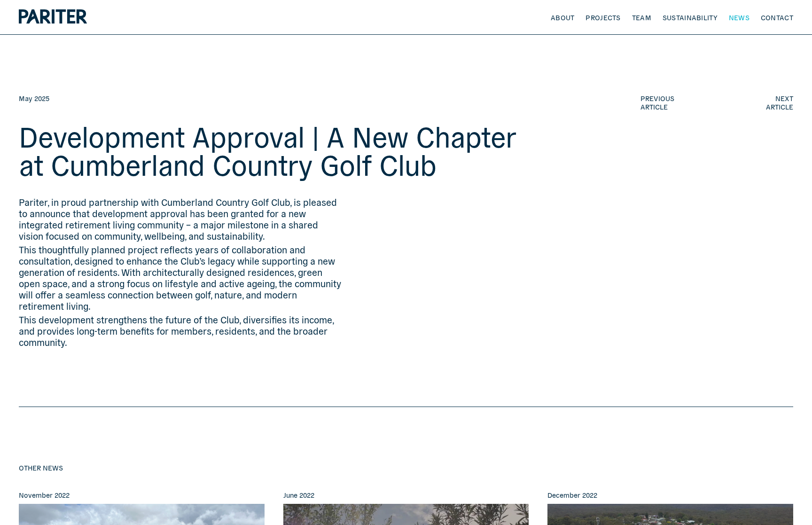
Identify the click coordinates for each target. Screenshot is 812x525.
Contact (777, 17)
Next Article (779, 102)
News (739, 17)
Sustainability (690, 17)
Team (641, 17)
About (563, 17)
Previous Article (657, 102)
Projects (603, 17)
